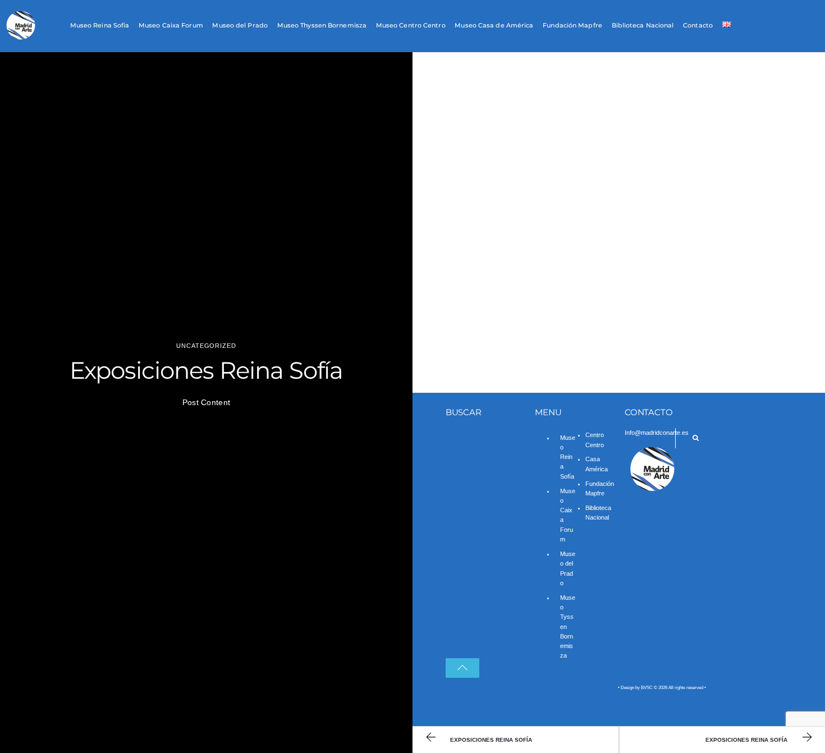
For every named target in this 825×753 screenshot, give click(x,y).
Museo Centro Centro (411, 25)
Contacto (698, 25)
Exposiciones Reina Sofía (206, 370)
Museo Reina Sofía (567, 457)
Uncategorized (206, 345)
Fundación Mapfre (572, 25)
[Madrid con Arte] (21, 38)
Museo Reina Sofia (100, 25)
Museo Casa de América (494, 25)
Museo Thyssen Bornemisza (321, 25)
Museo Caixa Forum (171, 25)
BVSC (647, 687)
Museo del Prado (240, 25)
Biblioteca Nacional (643, 25)
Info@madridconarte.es (657, 432)
